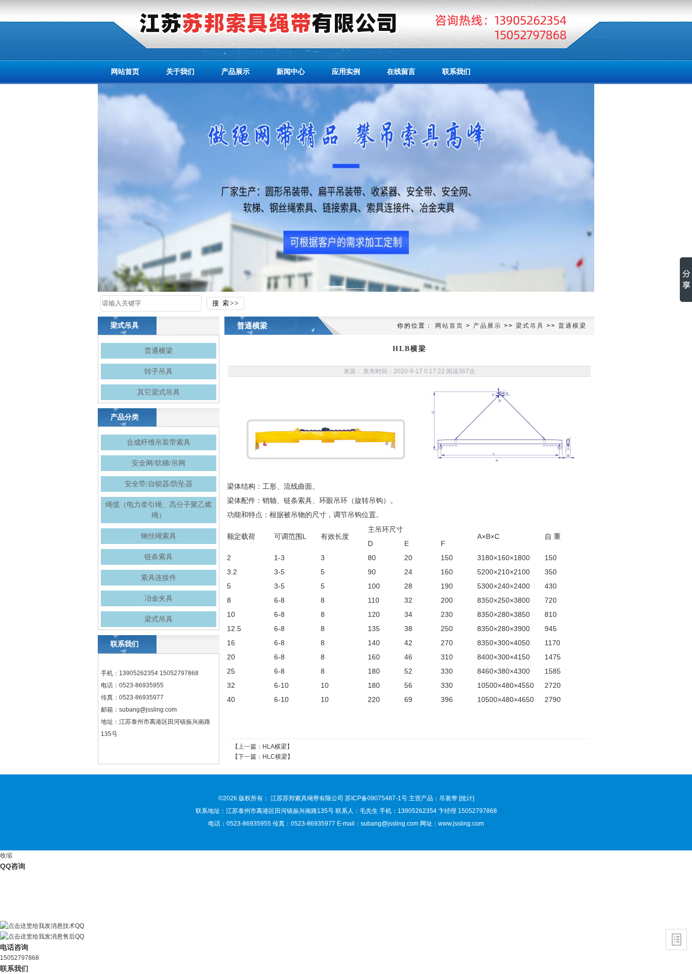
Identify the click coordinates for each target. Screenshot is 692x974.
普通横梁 (158, 351)
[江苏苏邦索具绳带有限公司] (250, 23)
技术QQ (73, 925)
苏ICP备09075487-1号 (376, 798)
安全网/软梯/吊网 (158, 463)
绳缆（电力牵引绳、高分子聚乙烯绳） (158, 510)
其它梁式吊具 (158, 392)
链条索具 (158, 557)
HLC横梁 (274, 756)
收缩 (6, 855)
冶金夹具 (158, 598)
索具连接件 (158, 577)
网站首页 (449, 325)
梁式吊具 (158, 619)
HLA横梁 (274, 746)
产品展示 (487, 325)
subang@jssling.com (148, 709)
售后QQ (73, 936)
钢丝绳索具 (158, 536)
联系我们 (14, 968)
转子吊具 (158, 371)
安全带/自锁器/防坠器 (159, 484)
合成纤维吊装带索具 (158, 442)
